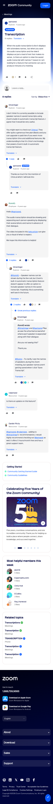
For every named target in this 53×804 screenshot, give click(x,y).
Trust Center (21, 787)
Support (8, 763)
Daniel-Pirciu (14, 423)
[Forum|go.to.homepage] (20, 5)
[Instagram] (28, 779)
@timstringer (23, 328)
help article (33, 231)
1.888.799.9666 (10, 691)
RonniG (12, 203)
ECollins (17, 593)
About (7, 732)
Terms (4, 787)
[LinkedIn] (10, 779)
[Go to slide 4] (28, 548)
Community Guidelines (17, 475)
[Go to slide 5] (31, 548)
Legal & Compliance (10, 790)
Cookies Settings (26, 790)
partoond (13, 21)
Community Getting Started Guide (22, 471)
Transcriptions (12, 622)
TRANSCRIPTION (13, 638)
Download (9, 742)
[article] (26, 132)
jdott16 (17, 570)
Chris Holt (18, 586)
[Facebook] (33, 779)
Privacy (12, 787)
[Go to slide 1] (15, 548)
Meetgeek (39, 437)
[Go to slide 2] (18, 548)
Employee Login (40, 790)
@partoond (16, 211)
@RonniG (15, 275)
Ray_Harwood (20, 601)
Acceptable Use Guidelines (38, 787)
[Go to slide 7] (38, 548)
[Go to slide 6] (34, 548)
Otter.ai (34, 130)
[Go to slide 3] (23, 548)
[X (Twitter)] (16, 779)
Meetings (8, 14)
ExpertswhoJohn (21, 578)
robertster (13, 393)
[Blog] (4, 779)
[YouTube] (22, 779)
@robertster (22, 432)
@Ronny (18, 359)
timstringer (13, 105)
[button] (4, 5)
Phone (7, 642)
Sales (7, 753)
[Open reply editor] (26, 88)
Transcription (12, 630)
